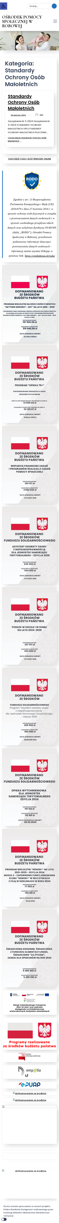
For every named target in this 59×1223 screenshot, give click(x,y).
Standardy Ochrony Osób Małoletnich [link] (24, 102)
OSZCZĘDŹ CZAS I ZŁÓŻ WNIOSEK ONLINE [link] (29, 158)
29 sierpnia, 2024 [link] (18, 115)
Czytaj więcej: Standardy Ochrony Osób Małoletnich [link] (27, 139)
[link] (3, 6)
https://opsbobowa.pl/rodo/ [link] (40, 255)
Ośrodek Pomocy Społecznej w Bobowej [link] (22, 21)
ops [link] (41, 115)
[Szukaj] (54, 6)
